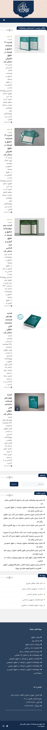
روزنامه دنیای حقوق (32, 644)
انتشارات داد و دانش (32, 648)
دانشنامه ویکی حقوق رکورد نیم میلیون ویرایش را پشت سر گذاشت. (23, 559)
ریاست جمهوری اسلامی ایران (32, 588)
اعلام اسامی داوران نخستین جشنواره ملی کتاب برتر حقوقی (23, 514)
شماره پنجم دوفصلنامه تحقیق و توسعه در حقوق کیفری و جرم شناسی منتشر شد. (24, 509)
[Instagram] (3, 726)
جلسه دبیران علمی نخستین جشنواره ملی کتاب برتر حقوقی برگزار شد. (23, 520)
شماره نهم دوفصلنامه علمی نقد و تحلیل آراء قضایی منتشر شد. (24, 502)
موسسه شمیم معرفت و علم (30, 651)
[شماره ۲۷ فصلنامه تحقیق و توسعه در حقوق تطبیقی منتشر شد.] (29, 52)
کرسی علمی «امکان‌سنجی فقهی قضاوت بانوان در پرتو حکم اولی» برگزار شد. (23, 552)
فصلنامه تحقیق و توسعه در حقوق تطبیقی (24, 658)
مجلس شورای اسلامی (35, 594)
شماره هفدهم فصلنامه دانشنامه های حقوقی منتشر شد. (7, 323)
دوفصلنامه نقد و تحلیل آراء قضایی (27, 655)
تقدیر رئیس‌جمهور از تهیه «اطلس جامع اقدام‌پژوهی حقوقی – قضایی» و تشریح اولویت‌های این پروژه (23, 566)
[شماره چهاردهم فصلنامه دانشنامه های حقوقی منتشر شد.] (29, 410)
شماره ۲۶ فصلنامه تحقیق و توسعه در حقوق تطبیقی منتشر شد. (7, 145)
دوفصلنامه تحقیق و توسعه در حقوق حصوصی (23, 662)
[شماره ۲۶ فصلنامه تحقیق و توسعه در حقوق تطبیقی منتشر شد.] (29, 145)
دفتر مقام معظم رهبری (34, 583)
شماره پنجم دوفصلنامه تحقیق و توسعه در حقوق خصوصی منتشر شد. (23, 545)
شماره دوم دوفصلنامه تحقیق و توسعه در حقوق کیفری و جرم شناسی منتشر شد (7, 238)
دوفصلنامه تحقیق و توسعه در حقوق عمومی (24, 665)
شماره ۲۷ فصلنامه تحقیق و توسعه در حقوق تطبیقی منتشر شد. (7, 52)
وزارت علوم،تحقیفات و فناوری (32, 605)
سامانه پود (36, 640)
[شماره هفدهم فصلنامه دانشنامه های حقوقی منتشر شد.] (29, 329)
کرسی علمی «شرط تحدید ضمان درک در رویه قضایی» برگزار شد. (23, 527)
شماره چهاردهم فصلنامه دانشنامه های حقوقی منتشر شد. (7, 404)
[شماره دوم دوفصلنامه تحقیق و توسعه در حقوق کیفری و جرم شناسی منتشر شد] (29, 235)
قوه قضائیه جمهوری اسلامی (33, 599)
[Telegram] (7, 726)
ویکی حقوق (35, 637)
